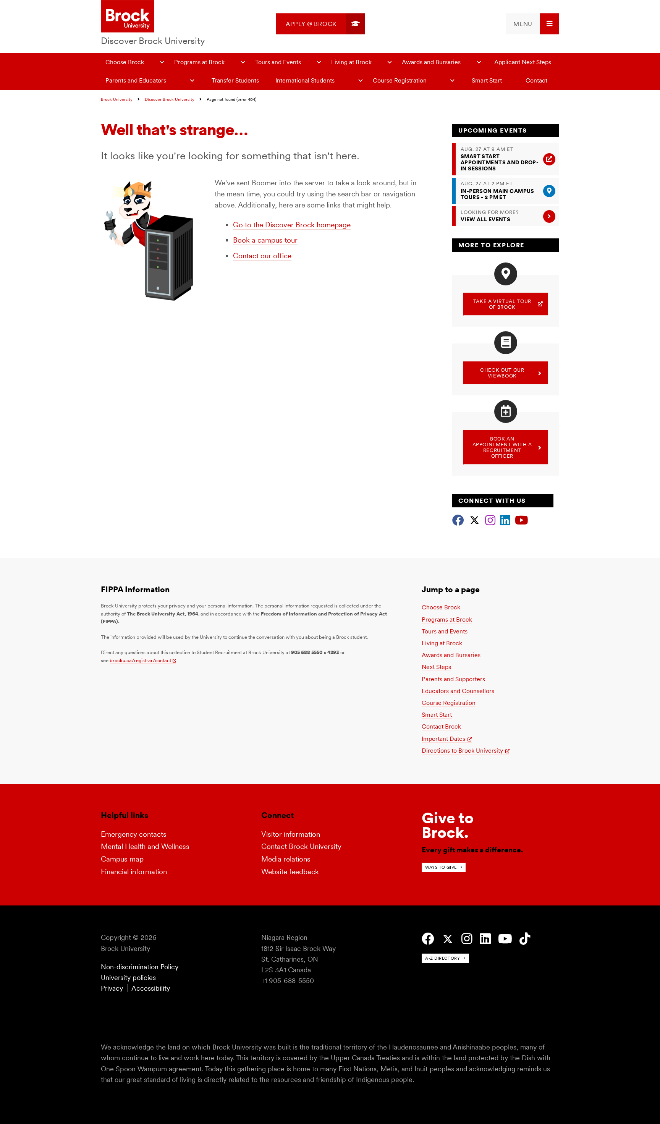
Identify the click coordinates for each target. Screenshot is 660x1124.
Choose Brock (124, 62)
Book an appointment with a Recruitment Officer (502, 447)
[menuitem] (320, 23)
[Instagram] (490, 519)
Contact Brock (441, 726)
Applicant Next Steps (522, 62)
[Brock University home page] (127, 17)
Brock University (117, 99)
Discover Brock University (153, 40)
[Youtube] (521, 519)
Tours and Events (278, 62)
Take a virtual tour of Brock (502, 304)
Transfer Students (235, 80)
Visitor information (290, 834)
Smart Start (487, 80)
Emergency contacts (134, 834)
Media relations (286, 859)
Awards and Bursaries (431, 62)
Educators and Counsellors (458, 691)
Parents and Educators (135, 80)
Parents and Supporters (453, 679)
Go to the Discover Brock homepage (292, 224)
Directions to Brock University (462, 750)
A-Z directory (442, 958)
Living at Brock (351, 62)
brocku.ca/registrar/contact (140, 660)
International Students (305, 80)
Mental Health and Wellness (145, 846)
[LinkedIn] (505, 519)
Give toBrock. (448, 825)
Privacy (112, 988)
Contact (536, 80)
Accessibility (150, 988)
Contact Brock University (301, 846)
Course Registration (400, 80)
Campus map (122, 859)
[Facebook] (458, 519)
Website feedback (290, 871)
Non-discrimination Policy (139, 967)
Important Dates (443, 738)
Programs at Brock (199, 62)
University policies (128, 977)
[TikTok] (525, 938)
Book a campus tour (265, 240)
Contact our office (262, 255)
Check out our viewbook (502, 373)
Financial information (134, 871)
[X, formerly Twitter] (474, 519)
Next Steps (436, 667)
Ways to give (441, 867)
